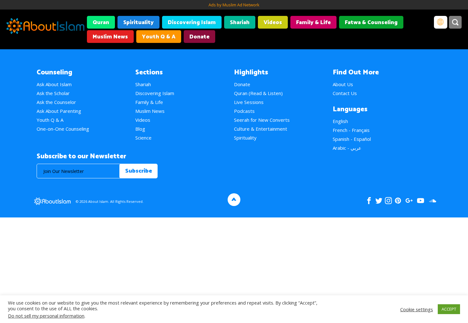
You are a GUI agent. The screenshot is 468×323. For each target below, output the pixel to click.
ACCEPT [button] (449, 309)
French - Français (351, 130)
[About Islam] (45, 27)
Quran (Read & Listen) (258, 93)
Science (143, 137)
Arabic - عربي (347, 148)
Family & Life (313, 22)
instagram (388, 200)
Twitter (378, 200)
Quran (101, 22)
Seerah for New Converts (262, 120)
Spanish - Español (352, 139)
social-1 (432, 200)
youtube (420, 200)
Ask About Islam (54, 84)
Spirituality (138, 22)
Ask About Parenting (59, 111)
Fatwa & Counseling (371, 22)
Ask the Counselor (56, 102)
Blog (140, 129)
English (340, 121)
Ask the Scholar (53, 93)
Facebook (368, 200)
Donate (199, 36)
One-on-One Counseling (63, 129)
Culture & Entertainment (260, 129)
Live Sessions (249, 102)
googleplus (409, 200)
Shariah (240, 22)
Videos (273, 22)
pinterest (397, 200)
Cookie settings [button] (416, 309)
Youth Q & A (158, 36)
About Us (343, 84)
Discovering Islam (192, 22)
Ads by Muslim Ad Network (234, 5)
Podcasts (244, 111)
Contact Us (345, 93)
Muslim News (110, 36)
